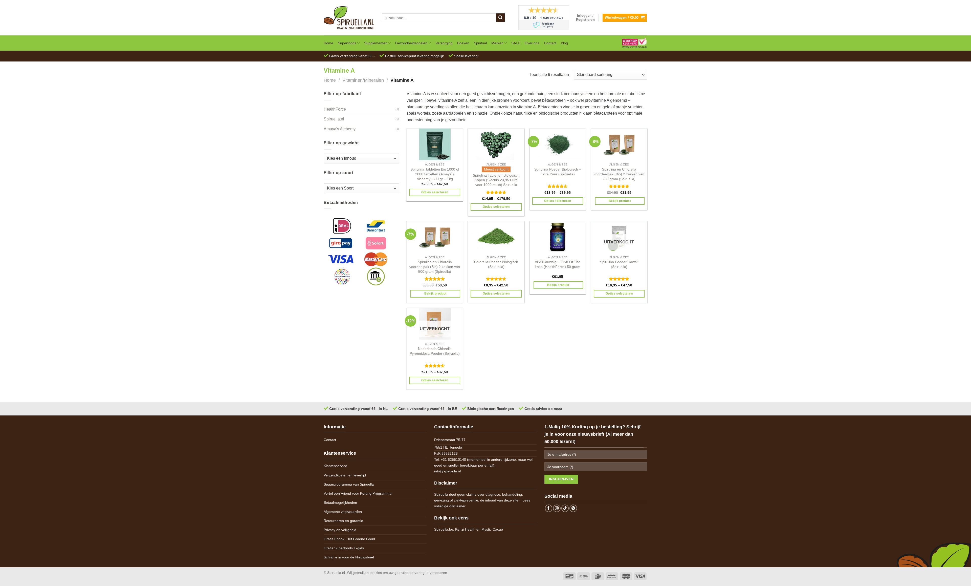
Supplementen (375, 43)
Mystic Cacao (492, 529)
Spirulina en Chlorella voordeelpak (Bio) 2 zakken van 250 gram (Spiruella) (619, 174)
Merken (497, 43)
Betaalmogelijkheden (340, 502)
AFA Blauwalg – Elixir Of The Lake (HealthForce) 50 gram (557, 264)
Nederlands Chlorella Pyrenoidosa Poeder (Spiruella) (435, 351)
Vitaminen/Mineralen (363, 80)
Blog (564, 43)
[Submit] (500, 17)
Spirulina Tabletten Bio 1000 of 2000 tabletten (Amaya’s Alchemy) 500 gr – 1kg (434, 174)
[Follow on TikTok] (565, 508)
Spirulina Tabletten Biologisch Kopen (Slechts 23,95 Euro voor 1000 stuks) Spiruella (496, 180)
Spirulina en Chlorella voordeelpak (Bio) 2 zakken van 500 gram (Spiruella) (434, 266)
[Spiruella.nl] (349, 17)
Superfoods (347, 43)
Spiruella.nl (334, 119)
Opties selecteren (434, 192)
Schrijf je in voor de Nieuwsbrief (349, 557)
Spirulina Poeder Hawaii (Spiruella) (619, 264)
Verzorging (444, 43)
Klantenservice (335, 466)
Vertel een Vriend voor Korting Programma (357, 493)
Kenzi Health (465, 529)
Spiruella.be (443, 529)
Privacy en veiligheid (340, 530)
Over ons (532, 43)
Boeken (463, 43)
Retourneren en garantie (343, 521)
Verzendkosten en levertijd (345, 475)
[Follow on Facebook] (549, 508)
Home (328, 43)
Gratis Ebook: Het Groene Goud (349, 539)
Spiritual (480, 43)
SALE (515, 43)
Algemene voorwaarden (343, 512)
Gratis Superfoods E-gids (344, 548)
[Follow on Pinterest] (573, 508)
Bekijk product (620, 200)
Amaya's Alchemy (340, 129)
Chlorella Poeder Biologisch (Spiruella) (496, 264)
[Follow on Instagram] (557, 508)
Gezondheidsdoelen (411, 43)
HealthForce (335, 109)
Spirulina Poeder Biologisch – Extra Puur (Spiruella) (557, 171)
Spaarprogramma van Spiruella (349, 484)
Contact (550, 43)
